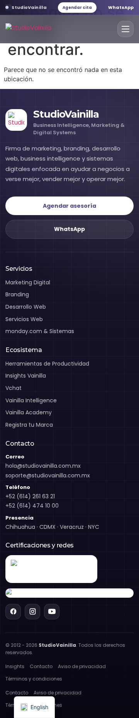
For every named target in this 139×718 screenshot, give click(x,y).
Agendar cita (77, 7)
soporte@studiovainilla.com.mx (47, 475)
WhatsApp (121, 7)
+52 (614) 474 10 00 (32, 505)
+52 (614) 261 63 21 (30, 496)
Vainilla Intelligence (31, 400)
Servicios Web (24, 319)
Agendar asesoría (69, 206)
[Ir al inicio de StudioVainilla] (28, 29)
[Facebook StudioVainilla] (13, 611)
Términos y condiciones (33, 678)
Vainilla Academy (28, 412)
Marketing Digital (27, 282)
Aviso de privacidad (82, 666)
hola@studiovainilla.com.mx (43, 466)
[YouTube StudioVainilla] (51, 611)
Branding (17, 294)
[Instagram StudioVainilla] (32, 611)
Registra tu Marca (29, 425)
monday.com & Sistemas (39, 331)
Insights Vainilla (25, 376)
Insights (14, 666)
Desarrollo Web (25, 307)
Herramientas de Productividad (47, 364)
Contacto (41, 666)
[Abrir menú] (125, 29)
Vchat (13, 388)
